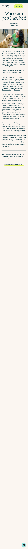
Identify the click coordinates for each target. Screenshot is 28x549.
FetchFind (5, 88)
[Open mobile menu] (25, 6)
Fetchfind (5, 156)
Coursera (17, 90)
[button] (24, 545)
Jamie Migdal (14, 23)
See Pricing (19, 6)
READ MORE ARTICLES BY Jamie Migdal (13, 164)
